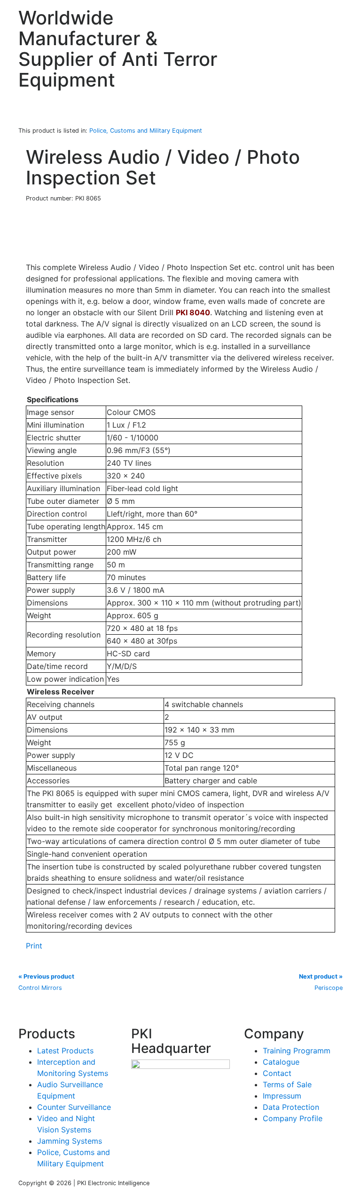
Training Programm (296, 1050)
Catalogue (281, 1062)
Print (34, 945)
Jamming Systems (69, 1141)
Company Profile (292, 1118)
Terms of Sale (287, 1084)
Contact (277, 1073)
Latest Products (65, 1050)
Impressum (282, 1095)
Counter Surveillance (74, 1107)
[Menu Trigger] (333, 16)
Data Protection (291, 1107)
